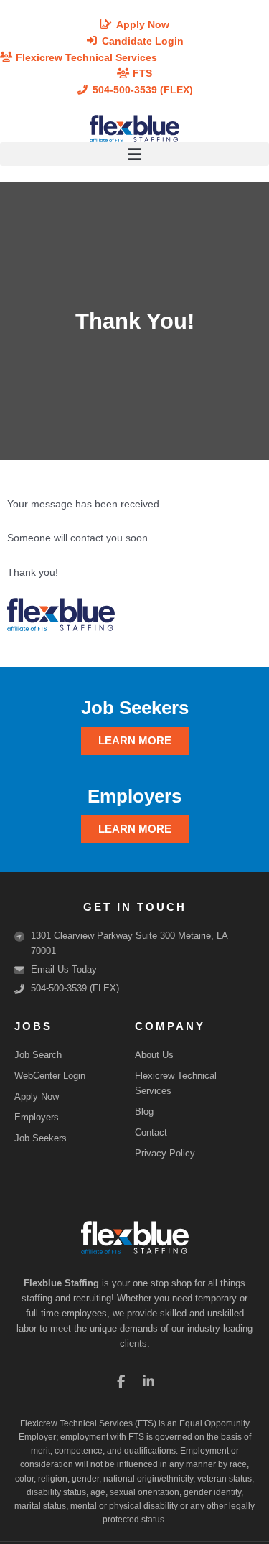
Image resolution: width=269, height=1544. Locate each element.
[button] (134, 154)
